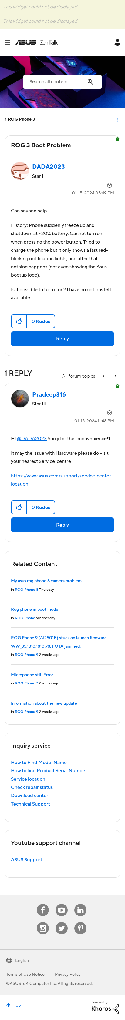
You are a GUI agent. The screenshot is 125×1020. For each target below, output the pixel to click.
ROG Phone (25, 618)
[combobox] (62, 82)
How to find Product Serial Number (49, 771)
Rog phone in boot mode (34, 609)
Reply (62, 339)
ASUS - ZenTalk (36, 42)
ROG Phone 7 (26, 683)
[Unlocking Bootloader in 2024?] (115, 376)
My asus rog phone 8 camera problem (46, 581)
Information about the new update (44, 703)
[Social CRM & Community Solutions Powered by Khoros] (105, 1007)
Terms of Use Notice (25, 974)
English (22, 960)
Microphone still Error (32, 675)
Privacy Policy (68, 974)
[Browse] (10, 42)
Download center (29, 795)
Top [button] (17, 1005)
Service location (28, 779)
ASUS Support (26, 860)
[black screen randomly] (104, 376)
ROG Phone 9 (26, 655)
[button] (19, 321)
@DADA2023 (32, 439)
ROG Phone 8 (26, 589)
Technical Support (30, 804)
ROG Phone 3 (21, 119)
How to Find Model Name (39, 762)
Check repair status (32, 787)
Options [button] (116, 119)
